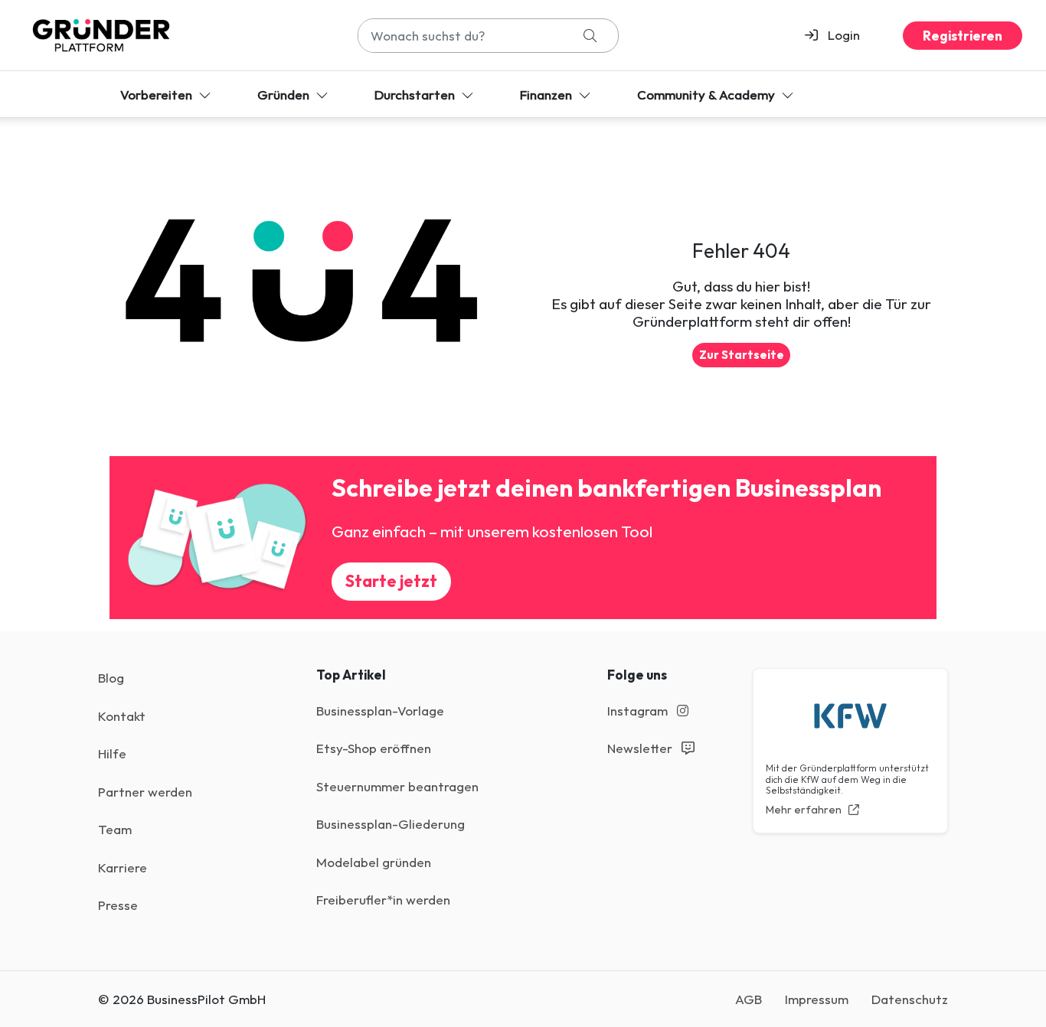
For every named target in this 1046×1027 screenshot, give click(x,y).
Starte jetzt (391, 581)
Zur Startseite (741, 354)
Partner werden (145, 792)
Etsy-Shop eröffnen (373, 748)
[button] (839, 35)
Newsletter (641, 748)
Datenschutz (909, 999)
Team (115, 829)
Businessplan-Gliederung (390, 824)
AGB (748, 999)
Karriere (122, 867)
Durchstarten (416, 94)
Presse (118, 905)
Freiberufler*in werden (383, 900)
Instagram (639, 711)
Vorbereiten (157, 94)
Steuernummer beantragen (397, 786)
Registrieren (962, 36)
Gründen (284, 94)
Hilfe (112, 753)
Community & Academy (707, 94)
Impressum (816, 999)
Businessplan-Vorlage (380, 711)
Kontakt (121, 716)
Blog (111, 678)
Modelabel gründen (373, 862)
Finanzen (547, 94)
